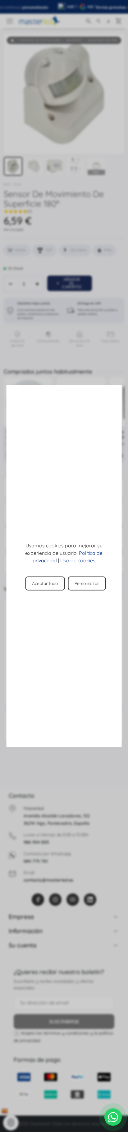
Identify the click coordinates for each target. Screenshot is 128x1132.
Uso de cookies (77, 560)
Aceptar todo (45, 583)
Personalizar (87, 583)
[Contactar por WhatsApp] (113, 1117)
